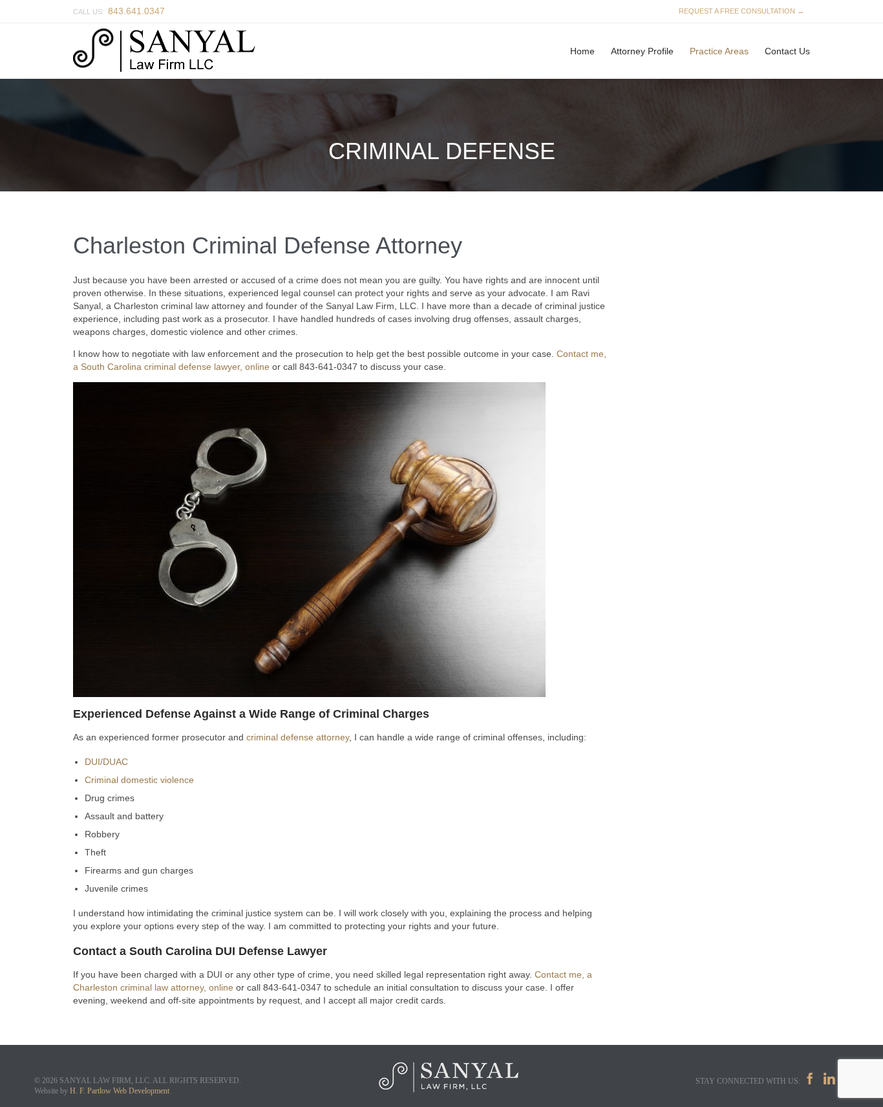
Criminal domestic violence (139, 780)
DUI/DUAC (106, 762)
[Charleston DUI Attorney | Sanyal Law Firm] (171, 50)
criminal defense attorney (297, 737)
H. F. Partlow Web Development (119, 1090)
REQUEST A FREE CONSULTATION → (739, 11)
